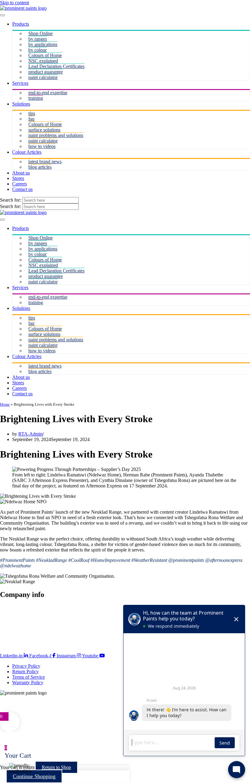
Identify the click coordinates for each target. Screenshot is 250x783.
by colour (37, 49)
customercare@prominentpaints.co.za (36, 703)
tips (31, 113)
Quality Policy (14, 624)
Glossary (8, 640)
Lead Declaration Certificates (56, 66)
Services (20, 83)
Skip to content (14, 2)
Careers (19, 183)
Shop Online (40, 33)
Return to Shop (56, 767)
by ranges (37, 38)
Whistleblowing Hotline (25, 635)
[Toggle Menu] (2, 15)
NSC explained (43, 60)
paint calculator (43, 77)
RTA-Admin (30, 433)
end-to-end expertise (47, 92)
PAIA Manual (13, 629)
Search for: (11, 200)
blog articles (40, 167)
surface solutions (44, 129)
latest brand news (45, 161)
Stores (18, 178)
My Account (12, 709)
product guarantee (45, 71)
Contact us (22, 189)
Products (20, 24)
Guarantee (10, 613)
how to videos (41, 146)
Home (5, 404)
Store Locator (13, 607)
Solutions (21, 103)
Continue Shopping (34, 776)
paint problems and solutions (55, 135)
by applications (42, 44)
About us (21, 172)
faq (31, 118)
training (35, 98)
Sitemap (8, 618)
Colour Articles (26, 152)
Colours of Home (45, 55)
